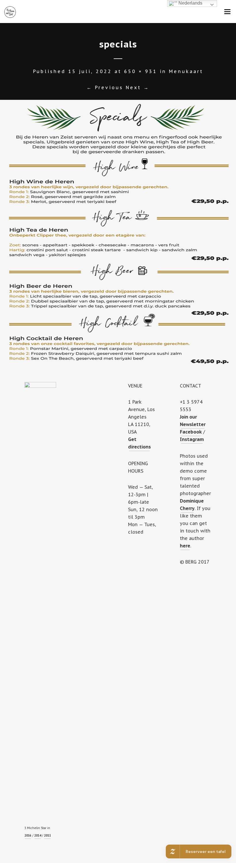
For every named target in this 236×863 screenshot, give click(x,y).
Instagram (192, 439)
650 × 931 (140, 71)
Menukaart (186, 71)
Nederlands (189, 3)
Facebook (191, 432)
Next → (137, 87)
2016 (27, 835)
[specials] (118, 234)
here (185, 546)
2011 (47, 835)
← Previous (105, 87)
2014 (37, 835)
